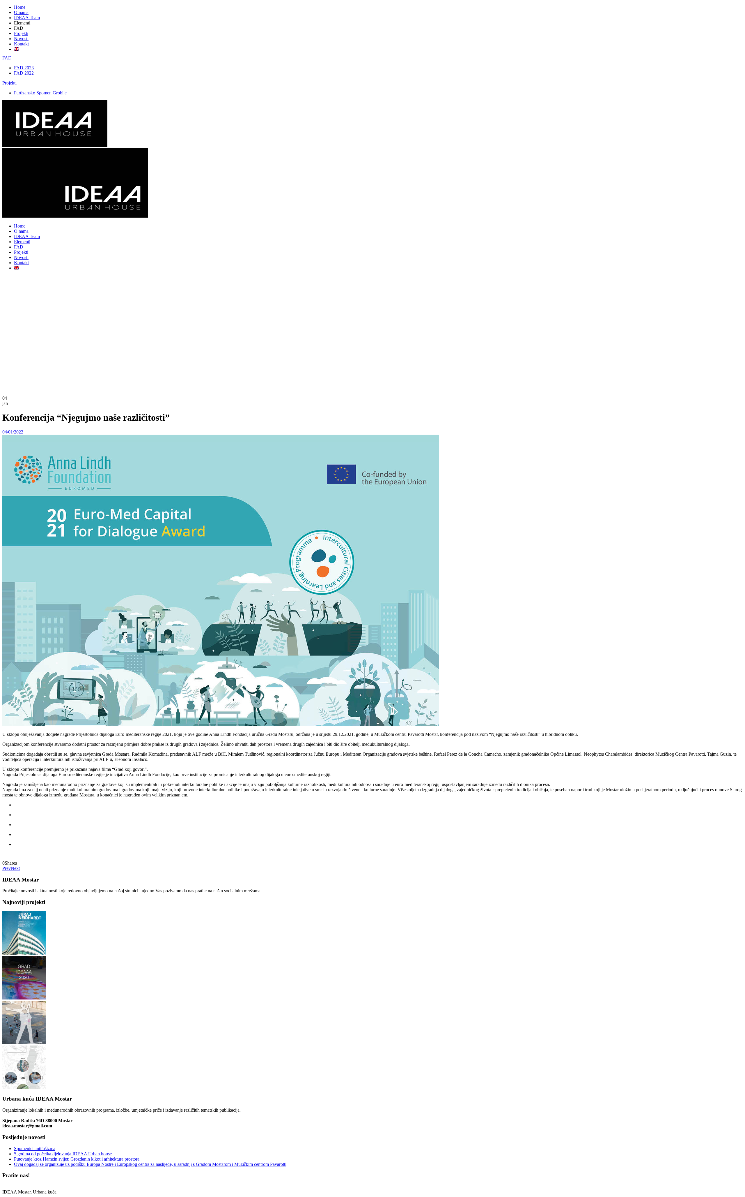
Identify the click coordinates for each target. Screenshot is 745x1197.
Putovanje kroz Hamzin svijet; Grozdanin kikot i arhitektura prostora (76, 1159)
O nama (21, 12)
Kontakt (21, 43)
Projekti (21, 33)
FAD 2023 (24, 67)
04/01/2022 (12, 431)
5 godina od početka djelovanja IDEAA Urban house (63, 1153)
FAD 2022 (24, 72)
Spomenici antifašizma (34, 1148)
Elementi (22, 241)
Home (19, 7)
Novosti (21, 38)
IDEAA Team (27, 17)
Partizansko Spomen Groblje (40, 92)
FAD (7, 57)
